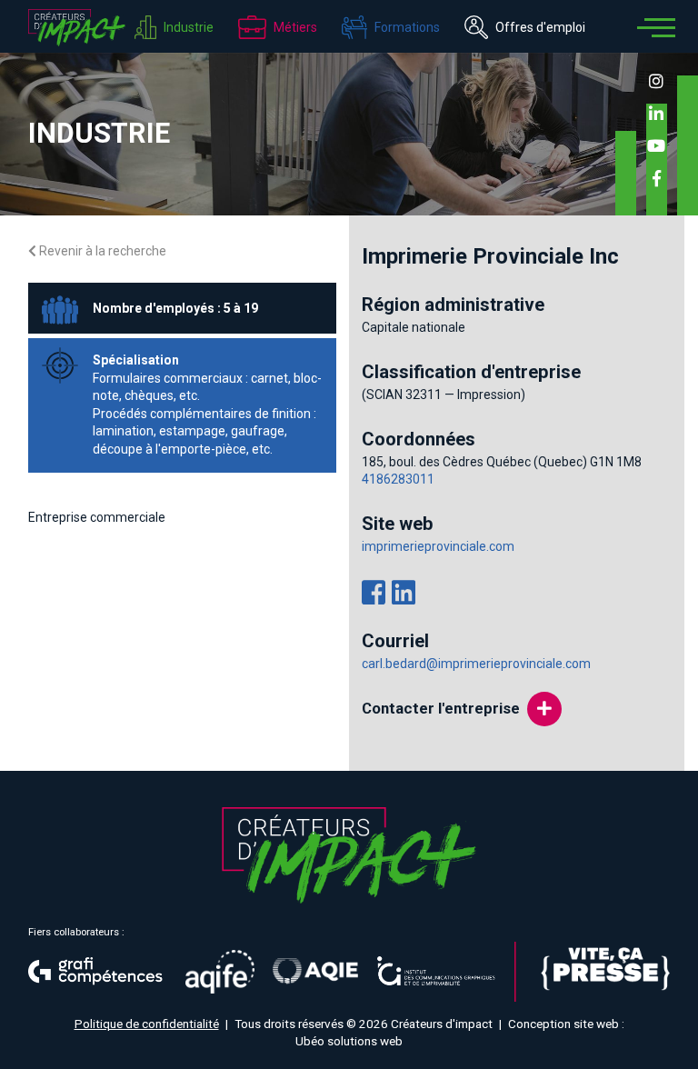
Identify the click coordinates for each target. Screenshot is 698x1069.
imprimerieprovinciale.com (438, 546)
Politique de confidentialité (147, 1023)
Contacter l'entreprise (441, 708)
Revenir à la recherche (101, 251)
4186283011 (398, 479)
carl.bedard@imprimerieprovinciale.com (476, 663)
